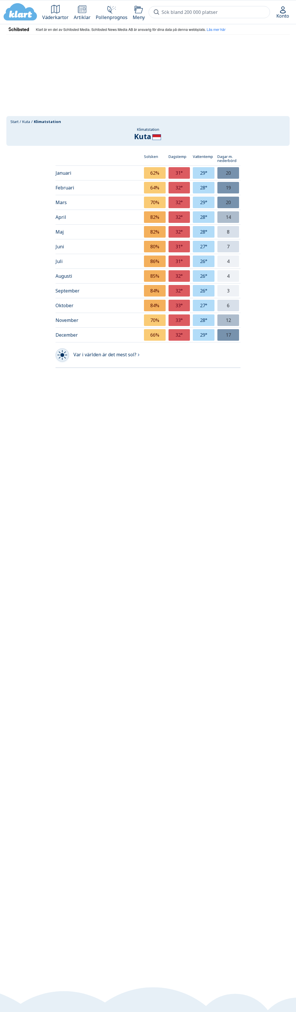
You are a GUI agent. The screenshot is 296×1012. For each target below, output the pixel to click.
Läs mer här (216, 29)
